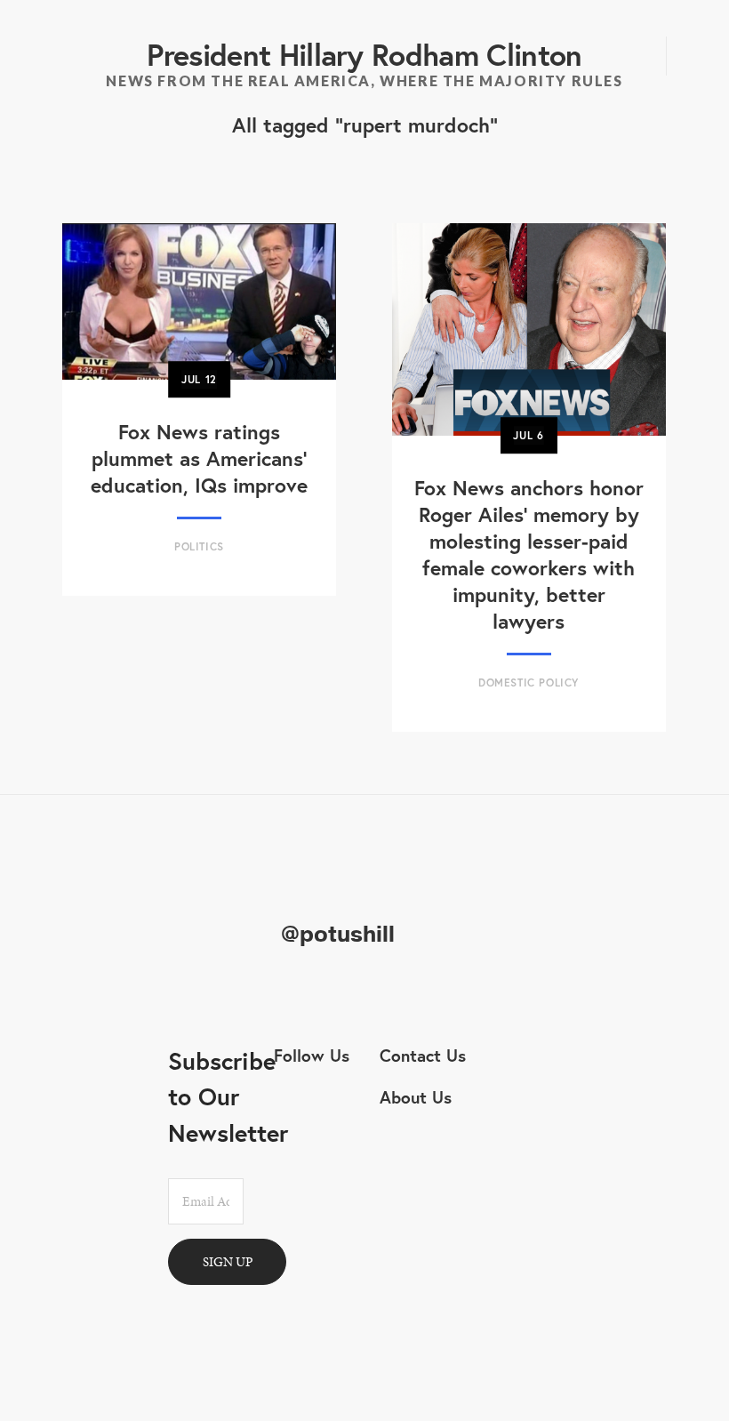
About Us (416, 1097)
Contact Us (423, 1055)
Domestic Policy (528, 682)
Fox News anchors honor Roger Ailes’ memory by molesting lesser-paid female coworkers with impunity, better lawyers (529, 554)
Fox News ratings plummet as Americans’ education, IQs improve (199, 458)
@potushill (338, 934)
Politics (199, 546)
